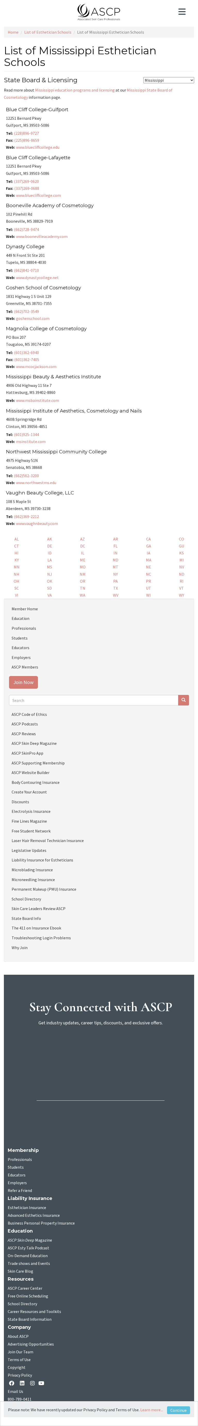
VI (16, 595)
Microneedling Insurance (33, 879)
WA (82, 595)
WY (181, 595)
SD (49, 588)
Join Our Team (20, 1352)
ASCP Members (25, 667)
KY (16, 559)
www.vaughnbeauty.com (37, 523)
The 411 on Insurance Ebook (36, 927)
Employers (21, 657)
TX (115, 588)
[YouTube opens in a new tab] (42, 1383)
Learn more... (151, 1409)
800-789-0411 (19, 1399)
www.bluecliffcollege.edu (37, 147)
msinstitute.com (31, 441)
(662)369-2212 (26, 516)
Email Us (15, 1391)
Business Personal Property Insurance (41, 1223)
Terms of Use (19, 1360)
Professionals (24, 628)
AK (49, 539)
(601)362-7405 (26, 359)
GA (148, 546)
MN (17, 566)
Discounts (20, 801)
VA (49, 595)
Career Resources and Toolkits (34, 1312)
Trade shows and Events (29, 1263)
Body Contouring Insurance (36, 782)
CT (16, 546)
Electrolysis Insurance (31, 811)
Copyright (17, 1367)
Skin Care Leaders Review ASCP (38, 908)
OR (82, 581)
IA (148, 553)
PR (148, 581)
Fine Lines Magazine (29, 821)
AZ (82, 539)
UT (148, 588)
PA (115, 581)
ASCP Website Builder (31, 772)
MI (181, 559)
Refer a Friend (20, 1191)
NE (148, 566)
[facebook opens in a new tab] (13, 1383)
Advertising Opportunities (31, 1344)
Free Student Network (31, 831)
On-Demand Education (28, 1256)
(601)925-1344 (26, 434)
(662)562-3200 (26, 475)
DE (49, 546)
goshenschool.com (33, 318)
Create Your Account (29, 791)
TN (82, 588)
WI (148, 595)
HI (16, 553)
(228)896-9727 (26, 133)
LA (49, 559)
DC (82, 546)
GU (181, 546)
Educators (20, 647)
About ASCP (18, 1336)
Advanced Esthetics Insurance (34, 1215)
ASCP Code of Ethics (29, 714)
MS (49, 566)
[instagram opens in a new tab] (32, 1383)
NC (148, 574)
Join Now (23, 682)
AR (115, 539)
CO (181, 539)
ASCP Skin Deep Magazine (34, 743)
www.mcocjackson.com (36, 366)
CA (148, 539)
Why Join (20, 947)
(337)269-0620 (26, 181)
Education (20, 618)
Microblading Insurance (32, 869)
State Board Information (30, 1319)
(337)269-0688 (26, 188)
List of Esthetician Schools (47, 32)
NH (16, 574)
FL (115, 546)
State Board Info (26, 918)
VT (181, 588)
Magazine (30, 1240)
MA (148, 559)
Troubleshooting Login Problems (41, 937)
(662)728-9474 (26, 229)
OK (49, 581)
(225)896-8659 (26, 140)
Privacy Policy (20, 1375)
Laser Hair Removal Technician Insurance (48, 840)
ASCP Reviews (24, 733)
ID (50, 553)
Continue (178, 1410)
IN (115, 553)
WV (115, 595)
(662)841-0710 (26, 270)
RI (182, 581)
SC (16, 588)
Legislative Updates (29, 850)
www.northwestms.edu (36, 482)
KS (181, 553)
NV (181, 566)
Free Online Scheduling (28, 1296)
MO (83, 566)
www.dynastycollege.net (37, 277)
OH (16, 581)
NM (83, 574)
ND (181, 574)
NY (115, 574)
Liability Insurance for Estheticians (42, 859)
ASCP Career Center (25, 1288)
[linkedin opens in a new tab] (23, 1383)
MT (115, 566)
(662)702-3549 (26, 311)
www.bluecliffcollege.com (38, 195)
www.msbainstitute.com (37, 400)
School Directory (26, 899)
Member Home (25, 608)
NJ (49, 574)
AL (16, 539)
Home (13, 32)
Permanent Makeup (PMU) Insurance (44, 889)
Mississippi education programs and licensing (75, 90)
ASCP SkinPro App (27, 753)
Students (20, 638)
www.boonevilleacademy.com (42, 236)
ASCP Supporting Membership (38, 762)
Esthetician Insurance (27, 1208)
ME (82, 559)
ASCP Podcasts (25, 723)
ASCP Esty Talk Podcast (28, 1248)
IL (82, 553)
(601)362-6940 (26, 352)
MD (115, 559)
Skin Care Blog (20, 1271)
